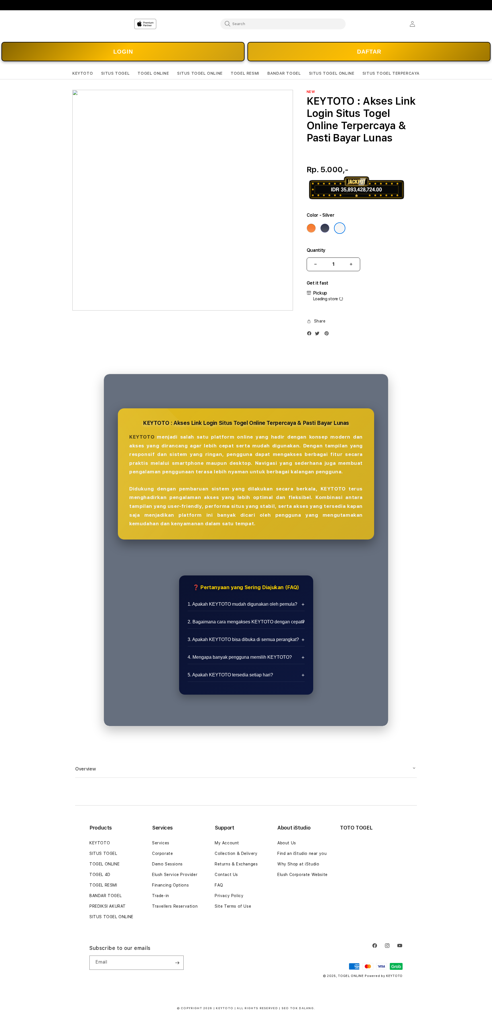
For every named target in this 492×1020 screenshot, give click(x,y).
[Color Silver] (339, 228)
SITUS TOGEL (103, 853)
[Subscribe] (177, 963)
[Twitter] (319, 334)
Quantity (316, 250)
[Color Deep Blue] (324, 228)
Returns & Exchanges (236, 864)
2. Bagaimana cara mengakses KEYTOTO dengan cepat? (246, 621)
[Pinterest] (328, 334)
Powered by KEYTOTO (384, 976)
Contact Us (226, 874)
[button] (82, 73)
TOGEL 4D (99, 874)
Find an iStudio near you (302, 853)
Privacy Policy (229, 895)
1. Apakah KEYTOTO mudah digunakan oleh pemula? (242, 604)
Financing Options (170, 885)
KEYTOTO (141, 437)
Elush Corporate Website (302, 874)
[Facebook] (311, 334)
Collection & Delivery (236, 853)
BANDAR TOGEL (105, 895)
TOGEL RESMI (103, 885)
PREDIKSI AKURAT (107, 906)
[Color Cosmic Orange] (311, 228)
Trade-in (160, 895)
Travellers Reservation (175, 906)
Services (160, 843)
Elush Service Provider (174, 874)
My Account (227, 843)
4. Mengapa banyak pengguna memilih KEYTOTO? (240, 657)
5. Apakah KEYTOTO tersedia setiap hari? (230, 674)
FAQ (219, 885)
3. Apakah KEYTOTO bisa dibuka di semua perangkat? (243, 639)
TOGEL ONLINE (104, 864)
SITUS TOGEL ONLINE (111, 916)
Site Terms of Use (233, 906)
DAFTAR (369, 51)
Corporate (162, 853)
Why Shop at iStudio (298, 864)
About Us (286, 843)
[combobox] (283, 24)
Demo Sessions (167, 864)
